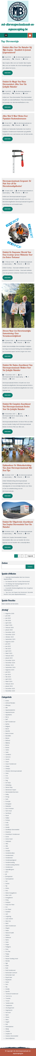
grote (7, 836)
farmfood (8, 813)
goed (7, 825)
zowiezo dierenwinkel (11, 1036)
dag (6, 780)
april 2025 (8, 651)
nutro (7, 940)
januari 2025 (9, 658)
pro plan (7, 951)
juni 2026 (8, 618)
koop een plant (9, 904)
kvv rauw (8, 909)
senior (7, 982)
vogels (7, 1022)
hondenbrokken (10, 853)
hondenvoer (9, 867)
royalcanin (8, 979)
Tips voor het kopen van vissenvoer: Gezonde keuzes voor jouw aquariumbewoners (18, 593)
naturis (7, 935)
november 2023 (10, 691)
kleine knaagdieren (11, 893)
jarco (6, 872)
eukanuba (8, 806)
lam (6, 914)
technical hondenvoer (11, 994)
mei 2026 (8, 620)
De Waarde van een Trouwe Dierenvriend (17, 581)
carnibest (8, 754)
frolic (6, 822)
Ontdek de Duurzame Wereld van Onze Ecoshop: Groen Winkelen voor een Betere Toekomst (17, 255)
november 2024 (10, 662)
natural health (9, 933)
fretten (7, 820)
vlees (7, 1019)
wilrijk (7, 1029)
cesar (7, 761)
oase (7, 942)
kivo (6, 890)
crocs (7, 778)
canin (6, 752)
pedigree (8, 947)
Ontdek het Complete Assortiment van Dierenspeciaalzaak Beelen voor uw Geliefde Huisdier (17, 406)
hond (7, 848)
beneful (7, 731)
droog (7, 797)
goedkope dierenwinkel (12, 829)
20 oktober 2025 (9, 475)
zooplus (7, 1031)
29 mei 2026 (8, 123)
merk (6, 923)
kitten (7, 888)
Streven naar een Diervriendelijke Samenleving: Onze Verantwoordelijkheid (17, 333)
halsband (8, 841)
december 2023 (10, 688)
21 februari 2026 (9, 262)
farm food (8, 811)
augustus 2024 (9, 670)
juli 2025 (7, 644)
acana (7, 700)
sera (6, 984)
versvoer (8, 1012)
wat (6, 1024)
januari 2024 (9, 686)
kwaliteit (7, 911)
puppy (7, 954)
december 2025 (10, 632)
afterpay (7, 705)
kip (6, 886)
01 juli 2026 (7, 91)
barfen (7, 724)
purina (7, 956)
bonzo (7, 745)
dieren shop (8, 787)
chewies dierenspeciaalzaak (13, 771)
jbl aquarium (8, 876)
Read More (7, 72)
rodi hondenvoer (10, 970)
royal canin (8, 977)
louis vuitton (9, 918)
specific (7, 991)
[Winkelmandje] (30, 35)
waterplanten (9, 1026)
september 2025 (10, 639)
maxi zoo (8, 921)
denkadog (8, 785)
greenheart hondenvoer (12, 834)
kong (6, 900)
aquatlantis (8, 714)
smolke (7, 989)
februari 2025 (9, 655)
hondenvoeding (10, 862)
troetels (7, 998)
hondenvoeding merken (12, 865)
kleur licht (8, 895)
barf (6, 719)
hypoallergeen (9, 869)
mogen (7, 928)
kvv (6, 907)
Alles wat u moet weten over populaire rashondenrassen (15, 117)
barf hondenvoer (10, 721)
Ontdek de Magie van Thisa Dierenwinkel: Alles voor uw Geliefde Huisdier (15, 84)
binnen (7, 738)
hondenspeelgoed (10, 860)
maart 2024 (8, 681)
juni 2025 (8, 646)
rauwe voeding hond (11, 958)
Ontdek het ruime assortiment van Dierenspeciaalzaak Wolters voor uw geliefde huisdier (17, 367)
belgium (7, 726)
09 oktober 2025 (9, 531)
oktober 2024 (9, 665)
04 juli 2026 (7, 57)
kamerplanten (9, 879)
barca (7, 717)
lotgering (8, 916)
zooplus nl (8, 1033)
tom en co (8, 996)
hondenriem (9, 857)
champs (7, 768)
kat (6, 881)
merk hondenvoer (10, 926)
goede (7, 827)
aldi (6, 707)
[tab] (6, 35)
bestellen (8, 736)
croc (6, 775)
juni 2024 (8, 674)
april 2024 (8, 679)
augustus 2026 (9, 613)
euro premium (9, 808)
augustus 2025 (9, 641)
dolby (7, 794)
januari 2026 (9, 630)
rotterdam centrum (11, 972)
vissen (7, 1017)
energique (8, 804)
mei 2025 (8, 648)
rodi (6, 968)
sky (6, 987)
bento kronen (9, 733)
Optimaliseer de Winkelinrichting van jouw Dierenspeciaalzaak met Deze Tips (17, 468)
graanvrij (8, 832)
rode (7, 965)
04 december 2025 (9, 414)
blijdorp (7, 743)
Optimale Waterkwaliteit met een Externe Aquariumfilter (17, 578)
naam (7, 930)
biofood (7, 740)
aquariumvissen (9, 712)
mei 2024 (8, 677)
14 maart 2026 (8, 190)
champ (7, 766)
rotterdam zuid (10, 975)
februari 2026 (9, 627)
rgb (6, 963)
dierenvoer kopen (10, 790)
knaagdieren (9, 897)
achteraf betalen (10, 703)
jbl (6, 874)
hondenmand (9, 855)
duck (6, 799)
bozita (7, 747)
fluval (7, 815)
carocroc (8, 757)
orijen (7, 944)
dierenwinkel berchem (11, 792)
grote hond (8, 839)
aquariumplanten (10, 710)
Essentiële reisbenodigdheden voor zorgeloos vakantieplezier (18, 589)
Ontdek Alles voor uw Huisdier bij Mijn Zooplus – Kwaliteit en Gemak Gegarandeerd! (17, 50)
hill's (6, 843)
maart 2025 (8, 653)
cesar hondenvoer (10, 764)
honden (7, 851)
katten (7, 883)
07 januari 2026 (8, 340)
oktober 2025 (9, 637)
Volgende (30, 556)
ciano (7, 773)
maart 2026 (8, 625)
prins (6, 949)
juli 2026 (7, 616)
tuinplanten (8, 1005)
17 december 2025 (9, 375)
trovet (7, 1001)
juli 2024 (7, 672)
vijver (7, 1015)
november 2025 (10, 634)
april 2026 (8, 623)
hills (6, 846)
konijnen (7, 902)
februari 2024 (9, 684)
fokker (7, 818)
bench (7, 729)
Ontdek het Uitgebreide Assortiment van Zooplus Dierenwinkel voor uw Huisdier (18, 524)
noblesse (8, 937)
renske (7, 961)
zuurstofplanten (10, 1038)
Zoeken (5, 563)
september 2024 (10, 667)
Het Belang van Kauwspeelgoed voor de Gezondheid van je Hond (16, 585)
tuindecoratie (9, 1003)
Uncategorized (9, 1008)
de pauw (8, 782)
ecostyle (7, 801)
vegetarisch (8, 1010)
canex (7, 750)
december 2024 (10, 660)
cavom (7, 759)
